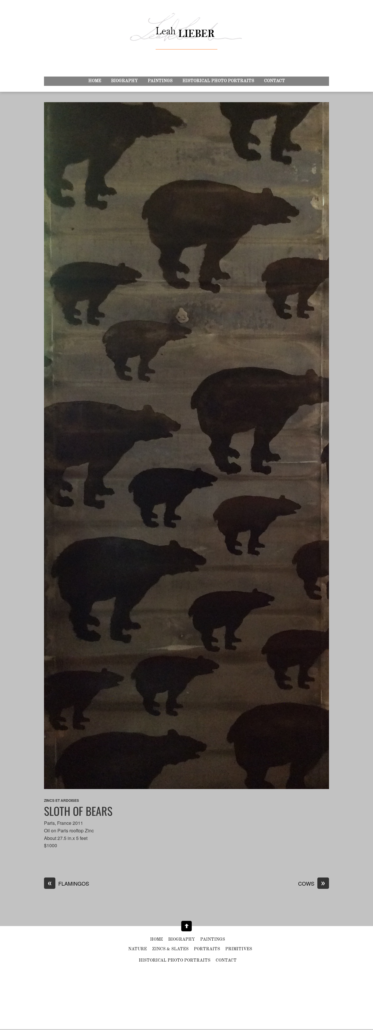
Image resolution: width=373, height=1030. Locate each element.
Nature (137, 949)
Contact (274, 81)
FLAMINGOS (68, 883)
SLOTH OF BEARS (78, 811)
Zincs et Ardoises (61, 800)
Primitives (238, 949)
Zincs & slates (170, 949)
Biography (124, 81)
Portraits (207, 949)
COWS (311, 883)
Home (94, 81)
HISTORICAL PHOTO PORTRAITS (218, 81)
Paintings (160, 81)
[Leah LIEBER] (186, 38)
